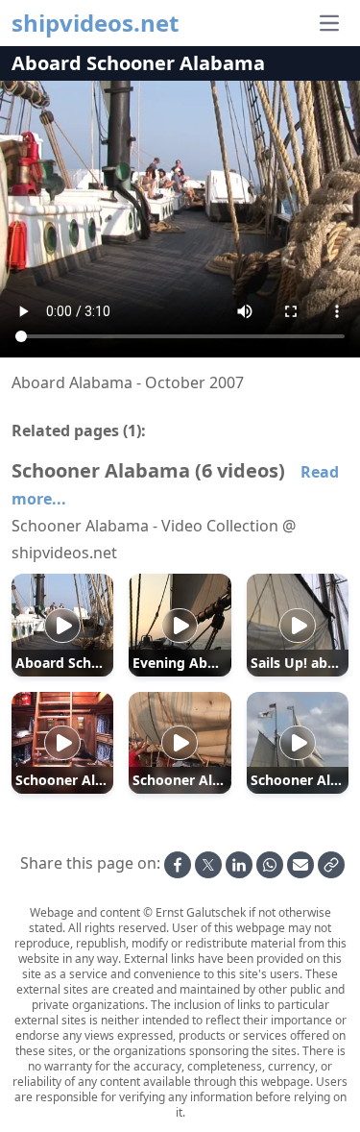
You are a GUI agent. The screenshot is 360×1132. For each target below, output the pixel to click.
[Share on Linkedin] (239, 864)
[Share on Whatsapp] (269, 864)
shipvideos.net (95, 23)
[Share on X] (208, 864)
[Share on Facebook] (177, 864)
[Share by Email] (300, 864)
